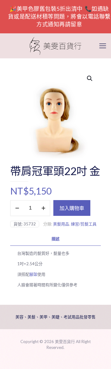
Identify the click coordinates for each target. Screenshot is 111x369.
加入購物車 (72, 208)
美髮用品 (61, 223)
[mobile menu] (102, 45)
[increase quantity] (43, 208)
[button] (90, 78)
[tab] (55, 239)
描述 (55, 238)
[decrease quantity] (17, 208)
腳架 (33, 274)
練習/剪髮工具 (84, 223)
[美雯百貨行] (55, 45)
